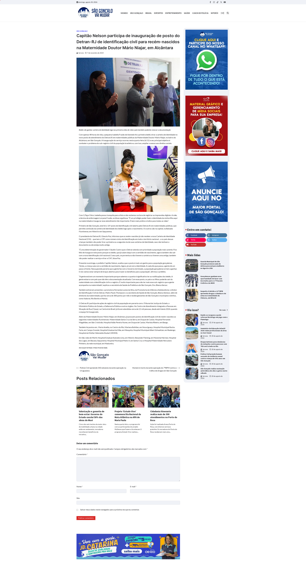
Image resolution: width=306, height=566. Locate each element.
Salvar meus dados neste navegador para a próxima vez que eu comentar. (109, 509)
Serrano (81, 53)
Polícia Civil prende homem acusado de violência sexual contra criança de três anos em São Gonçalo (213, 357)
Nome (79, 486)
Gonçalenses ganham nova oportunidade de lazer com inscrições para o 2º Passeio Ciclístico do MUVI (211, 279)
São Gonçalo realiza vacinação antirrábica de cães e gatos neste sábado (214, 371)
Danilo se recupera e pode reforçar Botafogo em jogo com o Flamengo (214, 317)
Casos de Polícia (200, 13)
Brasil (148, 13)
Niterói (214, 13)
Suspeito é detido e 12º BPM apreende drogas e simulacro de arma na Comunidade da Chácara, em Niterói (213, 294)
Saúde (187, 13)
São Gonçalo (136, 13)
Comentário (81, 454)
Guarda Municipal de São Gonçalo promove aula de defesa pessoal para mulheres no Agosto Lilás (212, 264)
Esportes (158, 13)
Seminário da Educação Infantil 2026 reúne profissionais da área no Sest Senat (214, 330)
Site (78, 498)
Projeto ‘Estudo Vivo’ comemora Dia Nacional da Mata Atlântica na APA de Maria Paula (128, 416)
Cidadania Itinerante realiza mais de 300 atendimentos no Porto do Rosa (163, 416)
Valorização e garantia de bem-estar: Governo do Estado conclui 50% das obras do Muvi (91, 416)
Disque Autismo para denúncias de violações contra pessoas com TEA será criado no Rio (214, 344)
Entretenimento (173, 13)
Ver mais (222, 310)
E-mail (133, 486)
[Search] (228, 13)
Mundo (124, 13)
